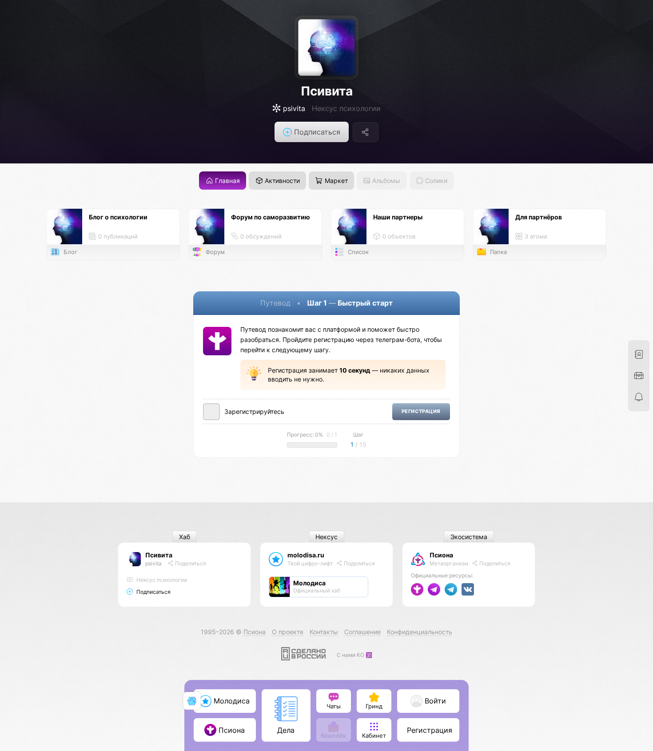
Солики (435, 180)
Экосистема (468, 536)
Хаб (184, 536)
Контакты (324, 632)
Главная (226, 180)
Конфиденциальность (419, 632)
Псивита (327, 91)
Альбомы (385, 180)
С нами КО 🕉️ (354, 655)
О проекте (287, 632)
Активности (281, 180)
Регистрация (421, 411)
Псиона (441, 555)
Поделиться (190, 563)
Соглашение (362, 632)
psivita (153, 563)
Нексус (326, 536)
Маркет (335, 180)
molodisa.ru (305, 555)
